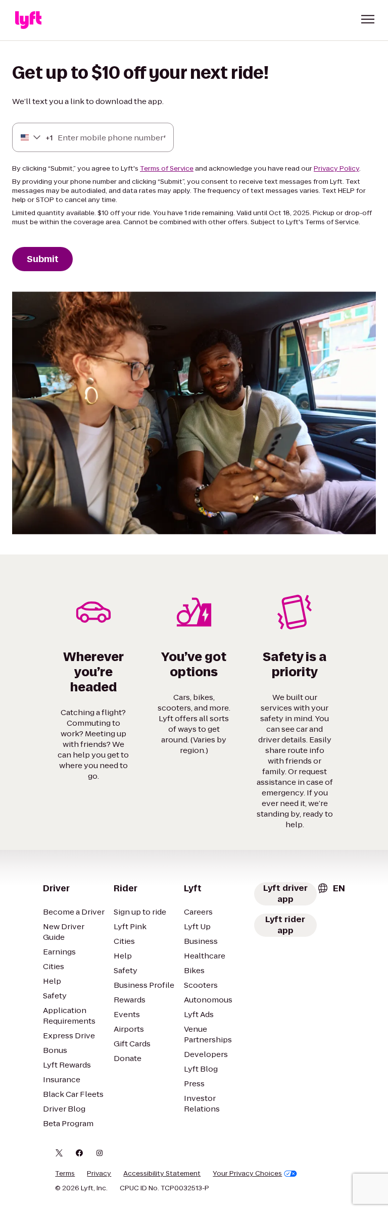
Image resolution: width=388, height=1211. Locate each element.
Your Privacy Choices (247, 1173)
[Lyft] (28, 20)
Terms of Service (166, 168)
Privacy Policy (336, 168)
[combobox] (31, 137)
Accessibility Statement (162, 1173)
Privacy (99, 1173)
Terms (65, 1173)
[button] (368, 19)
